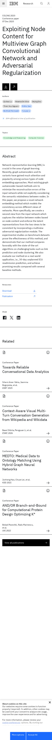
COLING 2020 (8, 15)
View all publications (14, 542)
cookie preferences (11, 722)
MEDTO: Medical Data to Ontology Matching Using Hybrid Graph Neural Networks (21, 462)
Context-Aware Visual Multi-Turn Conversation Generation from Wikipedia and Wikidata (25, 415)
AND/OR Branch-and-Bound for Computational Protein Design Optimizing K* (24, 509)
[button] (50, 702)
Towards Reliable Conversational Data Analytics (25, 369)
